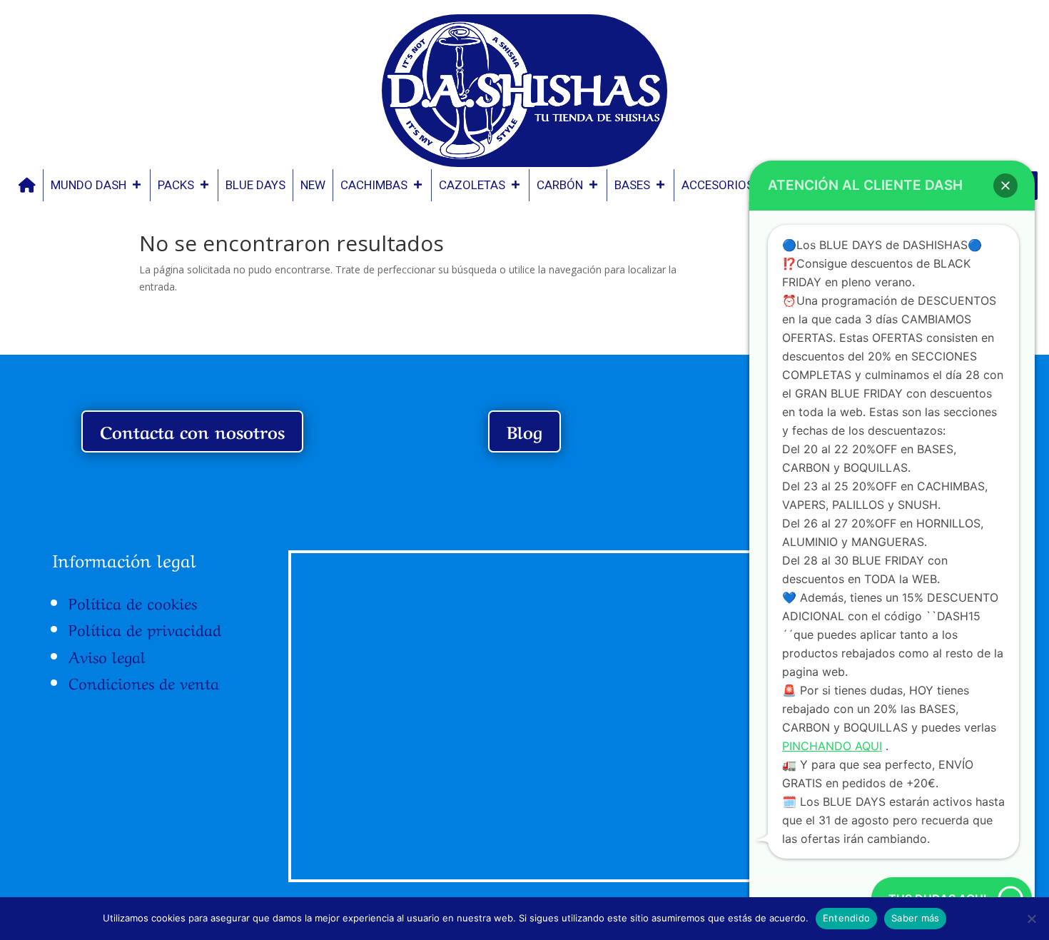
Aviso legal (107, 655)
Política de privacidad (145, 628)
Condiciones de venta (144, 681)
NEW (312, 185)
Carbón (560, 185)
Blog (524, 430)
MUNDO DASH (88, 185)
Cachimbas (373, 185)
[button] (1005, 185)
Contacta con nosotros (192, 430)
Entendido (846, 918)
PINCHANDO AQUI (832, 746)
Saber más (915, 918)
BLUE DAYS (255, 185)
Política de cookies (133, 601)
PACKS (176, 185)
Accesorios (717, 185)
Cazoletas (472, 185)
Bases (632, 185)
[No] (1031, 918)
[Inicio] (27, 185)
